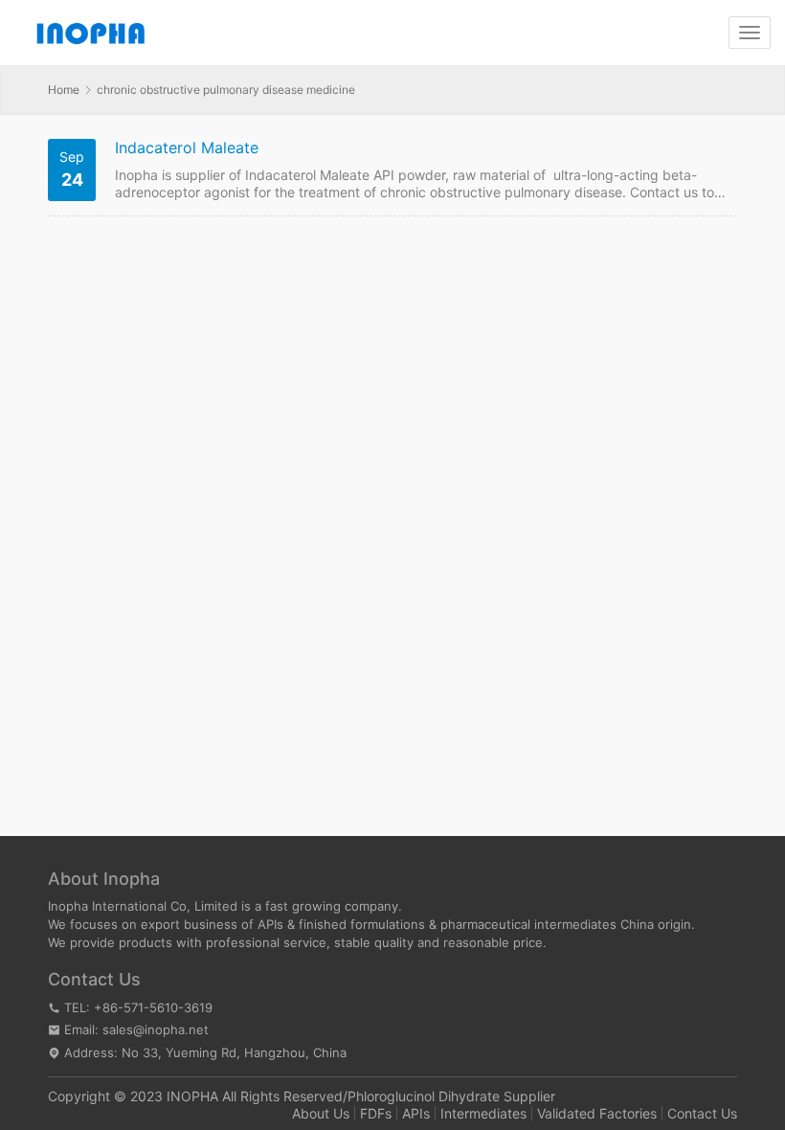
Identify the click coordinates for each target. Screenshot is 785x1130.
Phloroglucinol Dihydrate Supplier (451, 1096)
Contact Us (702, 1113)
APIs (416, 1113)
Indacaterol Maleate (186, 148)
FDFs (376, 1113)
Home (63, 89)
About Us (320, 1113)
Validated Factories (597, 1113)
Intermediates (483, 1113)
